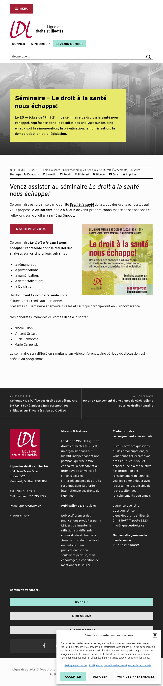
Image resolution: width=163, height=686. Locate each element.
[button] (155, 635)
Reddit (67, 174)
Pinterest (83, 174)
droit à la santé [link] (47, 295)
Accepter (73, 676)
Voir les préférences (136, 676)
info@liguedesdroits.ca (25, 506)
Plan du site (21, 516)
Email (115, 174)
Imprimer (131, 174)
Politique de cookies (76, 665)
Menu (23, 8)
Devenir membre (69, 44)
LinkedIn (50, 174)
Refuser (100, 676)
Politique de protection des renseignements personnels (120, 665)
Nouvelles (134, 170)
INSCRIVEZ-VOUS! (31, 229)
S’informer (40, 44)
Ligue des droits (24, 669)
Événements (119, 170)
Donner (18, 44)
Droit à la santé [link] (82, 204)
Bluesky (100, 174)
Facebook (32, 174)
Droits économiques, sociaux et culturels (86, 170)
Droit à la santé (51, 170)
